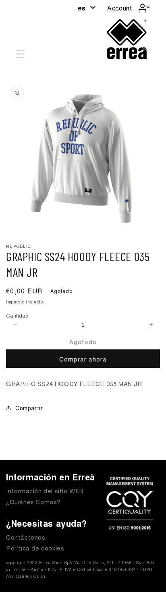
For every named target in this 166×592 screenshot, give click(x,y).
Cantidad (17, 315)
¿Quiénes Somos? (33, 501)
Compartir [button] (29, 408)
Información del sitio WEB (45, 490)
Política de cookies (35, 548)
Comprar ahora (83, 359)
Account (119, 7)
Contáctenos (26, 537)
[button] (20, 54)
